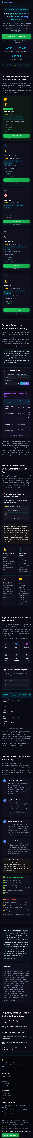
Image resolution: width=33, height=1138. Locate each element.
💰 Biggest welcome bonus (12, 506)
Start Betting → (16, 310)
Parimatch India (6, 1076)
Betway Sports (5, 1079)
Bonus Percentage (21, 374)
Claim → (16, 266)
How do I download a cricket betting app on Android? (16, 1027)
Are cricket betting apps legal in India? (16, 1032)
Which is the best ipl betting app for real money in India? (16, 1021)
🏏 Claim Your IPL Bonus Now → (16, 37)
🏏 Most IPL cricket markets (12, 514)
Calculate (24, 383)
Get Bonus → (16, 180)
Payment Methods (6, 1095)
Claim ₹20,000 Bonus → (10, 1135)
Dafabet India (5, 1083)
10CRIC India (5, 1086)
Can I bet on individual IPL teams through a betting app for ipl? (16, 1048)
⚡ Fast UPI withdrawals (11, 510)
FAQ (3, 1098)
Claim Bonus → (16, 135)
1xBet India (5, 1081)
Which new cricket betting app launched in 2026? (16, 1043)
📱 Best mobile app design (12, 518)
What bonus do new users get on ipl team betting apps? (16, 1037)
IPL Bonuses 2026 (6, 1093)
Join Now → (16, 221)
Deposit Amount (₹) (9, 374)
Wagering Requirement (10, 380)
